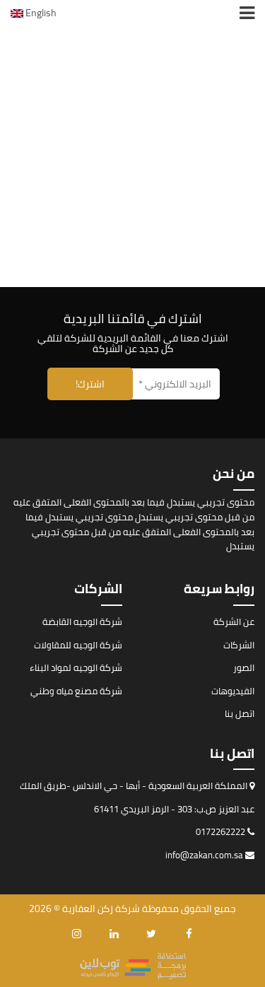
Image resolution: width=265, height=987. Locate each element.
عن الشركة (233, 621)
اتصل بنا (239, 713)
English (40, 13)
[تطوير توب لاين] (133, 965)
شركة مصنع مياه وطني (76, 690)
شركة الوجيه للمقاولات (78, 644)
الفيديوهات (232, 690)
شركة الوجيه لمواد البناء (76, 667)
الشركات (238, 644)
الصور (243, 667)
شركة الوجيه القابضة (82, 621)
